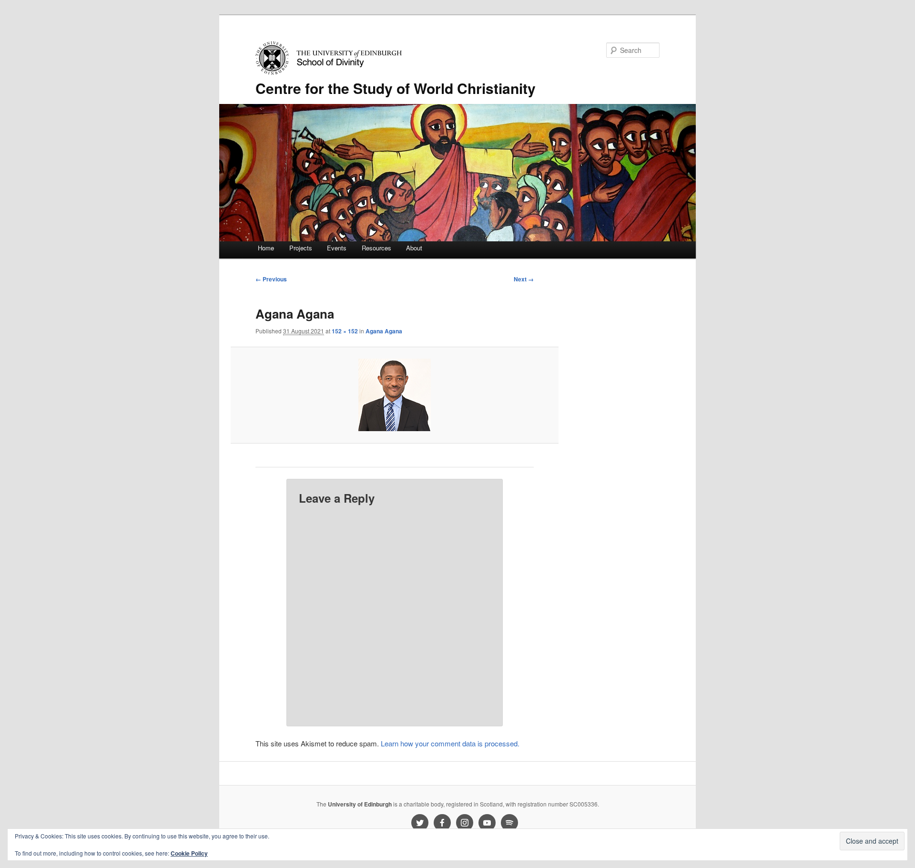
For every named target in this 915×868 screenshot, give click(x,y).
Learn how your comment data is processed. (450, 743)
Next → (524, 279)
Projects (300, 247)
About (414, 247)
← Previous (271, 279)
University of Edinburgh (360, 804)
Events (336, 247)
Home (266, 247)
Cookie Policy (189, 853)
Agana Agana (384, 331)
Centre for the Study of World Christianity (395, 88)
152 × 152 (345, 331)
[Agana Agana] (394, 395)
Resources (376, 247)
